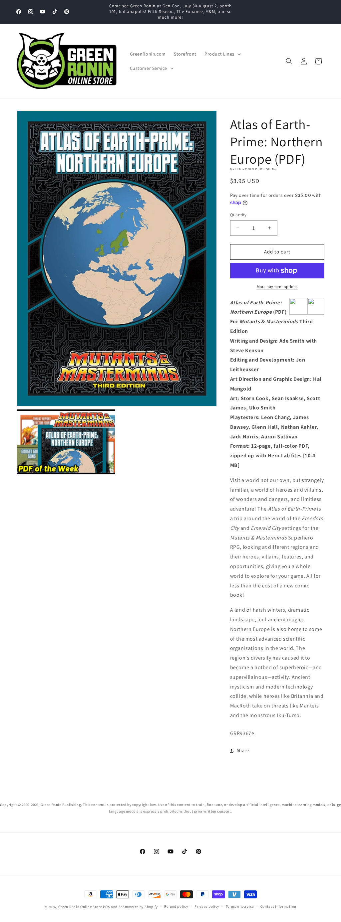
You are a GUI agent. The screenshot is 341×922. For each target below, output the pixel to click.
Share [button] (243, 750)
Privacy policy (206, 906)
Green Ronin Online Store (80, 906)
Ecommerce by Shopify (138, 906)
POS (106, 906)
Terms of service (240, 906)
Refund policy (176, 906)
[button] (221, 54)
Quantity (238, 215)
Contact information (278, 906)
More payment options (277, 286)
